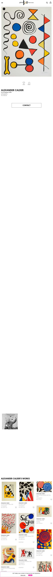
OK (30, 575)
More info (23, 575)
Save (24, 84)
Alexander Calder (12, 90)
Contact (26, 105)
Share (29, 84)
